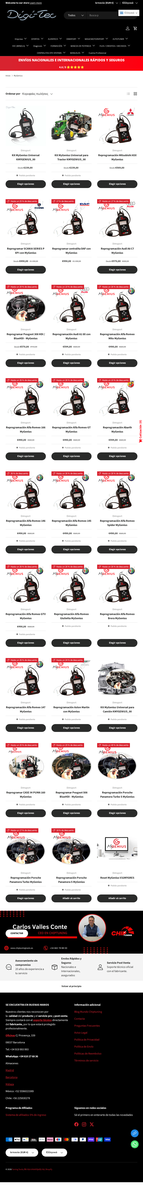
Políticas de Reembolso (87, 1054)
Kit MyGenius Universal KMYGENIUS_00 (26, 157)
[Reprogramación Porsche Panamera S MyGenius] (71, 848)
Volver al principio (71, 986)
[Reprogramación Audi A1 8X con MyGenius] (71, 305)
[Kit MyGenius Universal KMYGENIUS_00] (26, 126)
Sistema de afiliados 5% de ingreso (26, 1115)
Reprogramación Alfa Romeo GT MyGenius (71, 430)
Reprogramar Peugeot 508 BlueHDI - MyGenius (71, 795)
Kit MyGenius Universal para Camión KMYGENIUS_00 (117, 709)
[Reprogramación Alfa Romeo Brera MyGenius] (117, 585)
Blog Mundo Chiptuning (88, 1012)
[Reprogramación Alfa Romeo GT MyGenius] (71, 398)
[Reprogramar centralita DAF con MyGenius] (71, 219)
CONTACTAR (16, 933)
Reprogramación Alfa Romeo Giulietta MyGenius (71, 616)
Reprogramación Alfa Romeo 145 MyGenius (71, 523)
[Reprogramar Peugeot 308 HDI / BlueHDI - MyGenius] (26, 305)
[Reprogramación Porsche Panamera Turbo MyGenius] (26, 848)
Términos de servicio (86, 1060)
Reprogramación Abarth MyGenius (117, 430)
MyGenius (18, 76)
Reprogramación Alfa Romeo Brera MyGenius (117, 616)
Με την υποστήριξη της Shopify (38, 1169)
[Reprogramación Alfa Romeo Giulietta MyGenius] (71, 585)
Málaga (10, 1084)
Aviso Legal (80, 1033)
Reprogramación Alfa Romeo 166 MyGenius (25, 430)
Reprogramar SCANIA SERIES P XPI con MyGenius (25, 251)
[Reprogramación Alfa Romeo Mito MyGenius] (117, 305)
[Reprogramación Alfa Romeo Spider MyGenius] (117, 491)
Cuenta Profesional (97, 53)
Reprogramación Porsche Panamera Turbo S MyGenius (117, 795)
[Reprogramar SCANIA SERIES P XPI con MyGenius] (26, 219)
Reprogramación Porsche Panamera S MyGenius (71, 880)
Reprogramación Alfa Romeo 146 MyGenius (25, 523)
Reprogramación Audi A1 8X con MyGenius (71, 336)
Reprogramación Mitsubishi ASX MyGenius (117, 157)
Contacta (79, 1019)
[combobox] (100, 15)
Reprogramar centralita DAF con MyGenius (71, 251)
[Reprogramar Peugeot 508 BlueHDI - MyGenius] (71, 763)
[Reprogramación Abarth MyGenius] (117, 398)
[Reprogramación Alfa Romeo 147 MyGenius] (26, 678)
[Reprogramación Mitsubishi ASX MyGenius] (117, 126)
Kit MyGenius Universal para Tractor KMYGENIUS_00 (71, 157)
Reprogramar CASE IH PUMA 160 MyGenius (25, 795)
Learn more (36, 3)
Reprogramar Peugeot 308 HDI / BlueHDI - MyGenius (26, 336)
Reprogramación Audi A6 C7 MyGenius (117, 251)
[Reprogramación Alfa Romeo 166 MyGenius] (26, 398)
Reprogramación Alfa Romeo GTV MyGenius (26, 616)
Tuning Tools (17, 1169)
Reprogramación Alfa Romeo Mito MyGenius (117, 336)
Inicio (8, 76)
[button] (135, 1145)
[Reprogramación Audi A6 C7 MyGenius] (117, 219)
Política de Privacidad (86, 1040)
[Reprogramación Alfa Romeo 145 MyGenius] (71, 491)
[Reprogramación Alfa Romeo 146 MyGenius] (26, 491)
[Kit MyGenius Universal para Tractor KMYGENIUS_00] (71, 126)
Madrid (10, 1070)
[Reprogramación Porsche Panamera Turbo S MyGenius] (117, 763)
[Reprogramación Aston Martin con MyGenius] (71, 678)
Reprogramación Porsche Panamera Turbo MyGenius (26, 880)
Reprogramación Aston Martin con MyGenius (71, 709)
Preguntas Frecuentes (87, 1026)
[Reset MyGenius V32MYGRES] (117, 848)
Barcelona (11, 1077)
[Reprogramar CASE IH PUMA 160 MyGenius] (26, 763)
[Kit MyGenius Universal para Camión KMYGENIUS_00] (117, 678)
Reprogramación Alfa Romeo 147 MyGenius (25, 709)
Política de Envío (83, 1047)
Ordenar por (13, 94)
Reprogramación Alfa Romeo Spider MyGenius (117, 523)
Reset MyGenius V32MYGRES (117, 878)
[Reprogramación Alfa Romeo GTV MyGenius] (26, 585)
